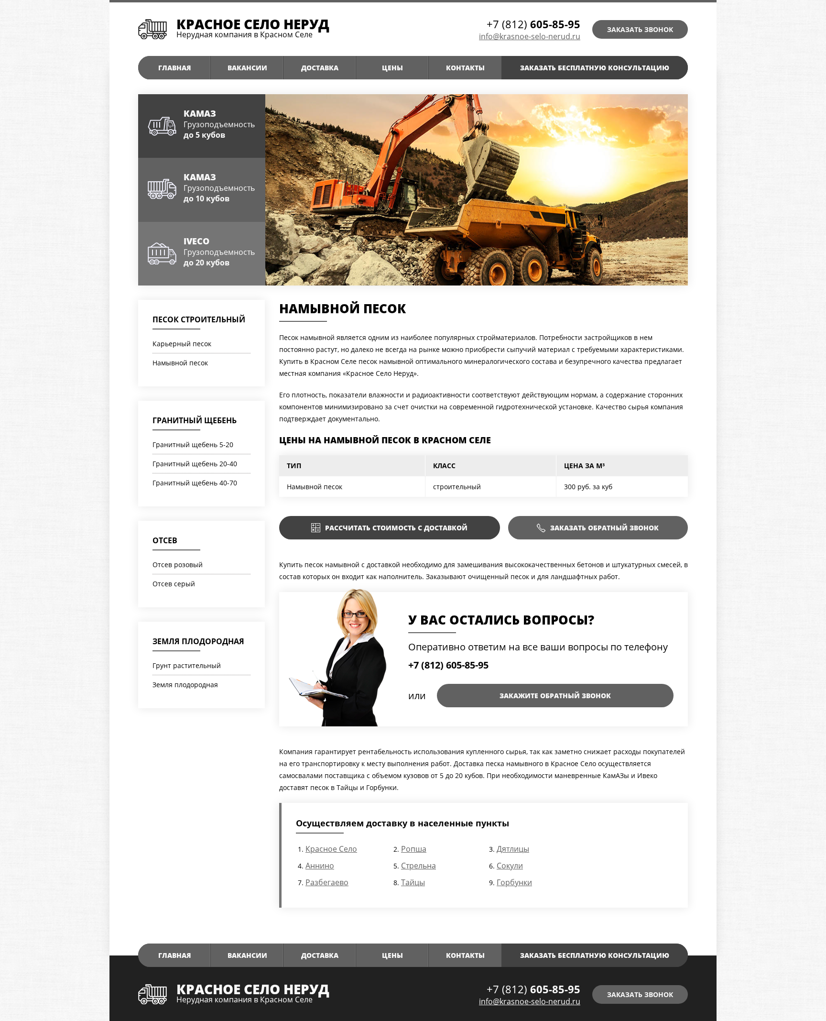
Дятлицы (513, 849)
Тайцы (413, 882)
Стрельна (418, 865)
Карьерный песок (181, 343)
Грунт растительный (186, 665)
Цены (392, 67)
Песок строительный (198, 319)
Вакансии (247, 67)
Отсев (164, 540)
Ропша (413, 849)
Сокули (510, 865)
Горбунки (514, 882)
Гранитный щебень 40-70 (194, 482)
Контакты (465, 67)
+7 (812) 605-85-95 (448, 665)
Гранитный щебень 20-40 (194, 463)
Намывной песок (180, 362)
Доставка (319, 67)
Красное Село (331, 849)
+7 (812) (533, 24)
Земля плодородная (198, 641)
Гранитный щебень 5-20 (192, 444)
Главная (174, 67)
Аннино (319, 865)
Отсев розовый (177, 564)
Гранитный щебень (194, 420)
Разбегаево (326, 882)
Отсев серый (173, 583)
